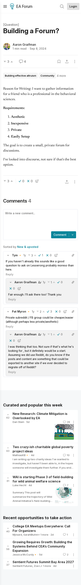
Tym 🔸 (17, 255)
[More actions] (75, 61)
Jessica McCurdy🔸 (25, 554)
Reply (9, 274)
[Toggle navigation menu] (5, 6)
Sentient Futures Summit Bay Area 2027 (43, 562)
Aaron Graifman (24, 44)
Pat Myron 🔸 (21, 311)
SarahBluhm (30, 534)
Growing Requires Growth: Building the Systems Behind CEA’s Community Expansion (42, 546)
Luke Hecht (19, 485)
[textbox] (39, 220)
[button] (8, 255)
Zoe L (37, 565)
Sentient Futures (22, 565)
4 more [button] (61, 75)
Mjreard (17, 534)
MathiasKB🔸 (21, 455)
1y (24, 255)
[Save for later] (59, 61)
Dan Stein (18, 421)
